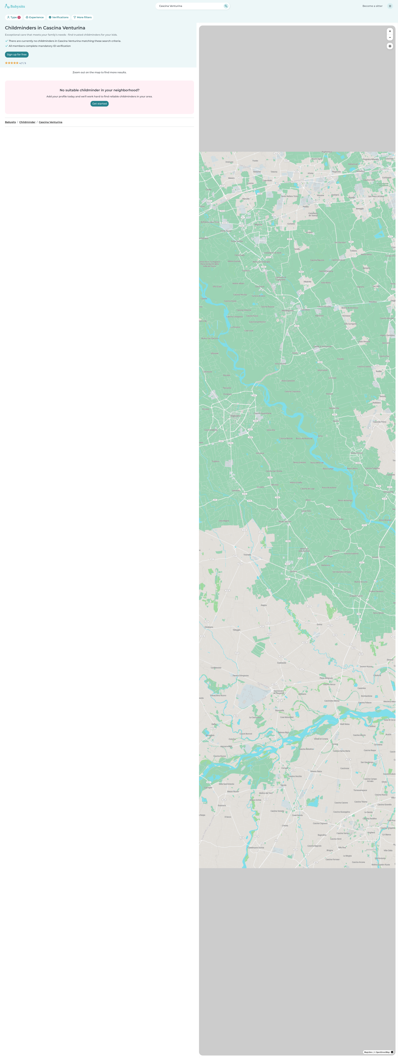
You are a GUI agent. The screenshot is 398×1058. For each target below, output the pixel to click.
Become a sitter (373, 6)
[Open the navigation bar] (390, 6)
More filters (84, 17)
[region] (297, 541)
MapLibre (368, 1052)
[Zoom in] (390, 31)
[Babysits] (15, 6)
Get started (99, 103)
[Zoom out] (390, 37)
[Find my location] (390, 46)
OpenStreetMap (383, 1052)
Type (14, 17)
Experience (36, 17)
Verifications (60, 17)
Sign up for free (17, 54)
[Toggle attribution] (392, 1052)
